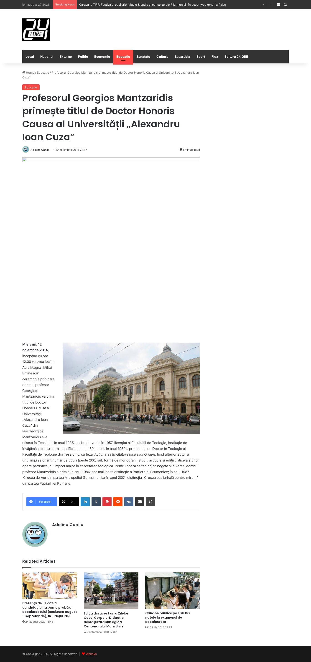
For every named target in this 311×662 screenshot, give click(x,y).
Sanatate (143, 56)
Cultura (162, 56)
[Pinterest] (107, 501)
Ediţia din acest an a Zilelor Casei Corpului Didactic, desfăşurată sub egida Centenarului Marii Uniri (106, 620)
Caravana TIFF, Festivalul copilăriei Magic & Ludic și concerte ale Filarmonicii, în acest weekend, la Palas (152, 4)
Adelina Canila (40, 149)
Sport (200, 56)
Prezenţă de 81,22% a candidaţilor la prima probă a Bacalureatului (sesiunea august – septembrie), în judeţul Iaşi (49, 609)
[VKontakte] (128, 501)
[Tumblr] (96, 501)
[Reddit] (117, 501)
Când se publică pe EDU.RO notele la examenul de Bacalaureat (167, 617)
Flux (215, 56)
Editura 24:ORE (236, 56)
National (46, 56)
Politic (83, 56)
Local (29, 56)
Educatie (123, 56)
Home (29, 72)
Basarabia (182, 56)
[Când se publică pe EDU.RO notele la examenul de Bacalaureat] (172, 590)
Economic (102, 56)
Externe (66, 56)
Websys (91, 654)
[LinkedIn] (85, 501)
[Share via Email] (139, 501)
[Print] (150, 501)
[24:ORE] (36, 29)
